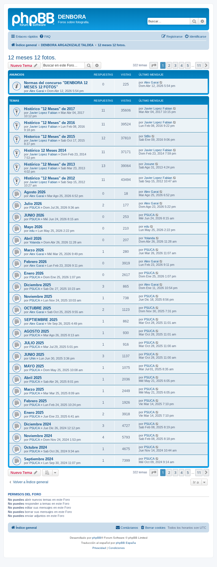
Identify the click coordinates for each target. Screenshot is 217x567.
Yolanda (34, 242)
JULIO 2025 (34, 343)
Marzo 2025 (34, 389)
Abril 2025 (33, 378)
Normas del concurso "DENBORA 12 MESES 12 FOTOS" (56, 85)
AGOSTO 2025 (36, 331)
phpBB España (126, 542)
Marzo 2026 (34, 250)
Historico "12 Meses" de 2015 (49, 136)
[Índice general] (33, 18)
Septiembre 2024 (38, 459)
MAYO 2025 (34, 366)
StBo (147, 136)
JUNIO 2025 (34, 354)
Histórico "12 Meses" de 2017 (49, 109)
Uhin (32, 358)
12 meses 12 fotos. (32, 57)
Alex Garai (36, 91)
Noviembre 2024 (38, 436)
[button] (153, 65)
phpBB (96, 537)
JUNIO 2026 (34, 215)
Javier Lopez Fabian (43, 112)
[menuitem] (45, 36)
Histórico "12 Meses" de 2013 (49, 164)
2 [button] (169, 65)
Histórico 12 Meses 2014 (45, 150)
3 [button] (175, 65)
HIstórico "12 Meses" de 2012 (49, 178)
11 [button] (199, 65)
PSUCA (34, 207)
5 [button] (188, 65)
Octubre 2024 (35, 447)
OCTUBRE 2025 (37, 308)
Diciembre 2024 (37, 424)
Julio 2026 (33, 204)
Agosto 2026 (34, 192)
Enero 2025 (34, 412)
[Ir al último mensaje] (161, 82)
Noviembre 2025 (38, 296)
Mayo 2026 (33, 227)
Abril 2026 (33, 238)
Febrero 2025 (35, 401)
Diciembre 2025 (37, 285)
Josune (149, 164)
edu (31, 230)
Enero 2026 (34, 273)
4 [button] (182, 65)
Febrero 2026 (35, 262)
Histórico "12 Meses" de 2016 (49, 123)
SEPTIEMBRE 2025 (40, 320)
